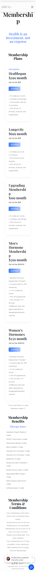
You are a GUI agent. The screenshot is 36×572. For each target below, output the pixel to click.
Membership (18, 17)
